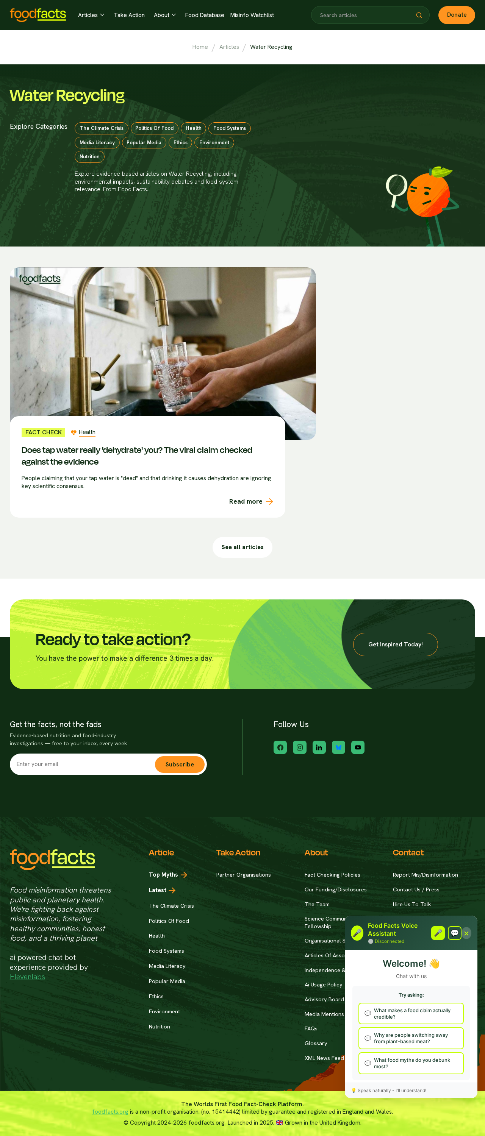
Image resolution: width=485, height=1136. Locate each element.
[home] (38, 15)
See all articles (243, 547)
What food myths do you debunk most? (412, 1063)
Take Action (129, 15)
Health (157, 935)
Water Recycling (271, 47)
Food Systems (166, 950)
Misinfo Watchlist (252, 15)
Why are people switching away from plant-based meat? (411, 1038)
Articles (229, 47)
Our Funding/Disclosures (336, 889)
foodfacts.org (110, 1112)
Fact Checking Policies (332, 874)
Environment (164, 1011)
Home (200, 47)
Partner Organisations (243, 874)
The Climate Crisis (171, 905)
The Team (317, 904)
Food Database (204, 15)
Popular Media (167, 981)
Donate (457, 15)
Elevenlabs (27, 977)
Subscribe (180, 764)
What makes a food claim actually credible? (412, 1013)
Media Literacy (167, 965)
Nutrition (159, 1026)
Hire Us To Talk (412, 904)
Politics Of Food (169, 920)
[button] (91, 15)
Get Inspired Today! (395, 644)
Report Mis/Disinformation (425, 874)
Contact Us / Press (416, 889)
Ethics (156, 996)
